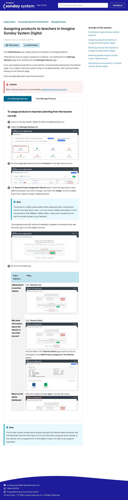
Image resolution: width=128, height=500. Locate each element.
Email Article (33, 45)
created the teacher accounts (53, 89)
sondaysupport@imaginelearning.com (23, 485)
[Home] (18, 5)
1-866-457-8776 (13, 488)
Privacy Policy (9, 495)
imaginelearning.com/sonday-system (23, 492)
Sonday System (9, 22)
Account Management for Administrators (33, 22)
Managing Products (59, 22)
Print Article (13, 45)
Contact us (117, 5)
